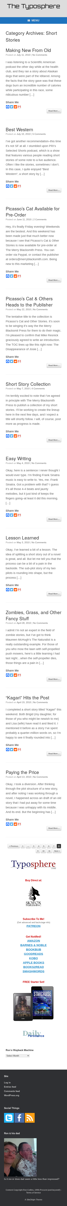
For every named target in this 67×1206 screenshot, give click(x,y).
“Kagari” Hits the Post (27, 697)
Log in (7, 1082)
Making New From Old (28, 50)
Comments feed (12, 1091)
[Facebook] (7, 106)
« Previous (13, 846)
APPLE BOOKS (33, 962)
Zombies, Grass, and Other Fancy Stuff (33, 615)
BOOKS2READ (33, 967)
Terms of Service (33, 1193)
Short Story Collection (28, 384)
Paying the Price (22, 772)
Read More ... (54, 111)
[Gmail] (19, 106)
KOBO (33, 958)
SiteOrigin (31, 1200)
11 (49, 851)
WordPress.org (11, 1095)
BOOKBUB (33, 949)
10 (43, 851)
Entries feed (10, 1087)
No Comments (39, 55)
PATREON (33, 926)
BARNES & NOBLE (33, 945)
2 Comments (40, 219)
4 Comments (38, 388)
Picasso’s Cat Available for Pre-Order (33, 211)
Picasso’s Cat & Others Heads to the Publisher (29, 301)
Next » (57, 851)
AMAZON (33, 940)
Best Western (19, 129)
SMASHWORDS (33, 971)
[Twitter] (11, 106)
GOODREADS (33, 954)
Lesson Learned (22, 537)
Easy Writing (18, 458)
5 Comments (39, 134)
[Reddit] (15, 106)
